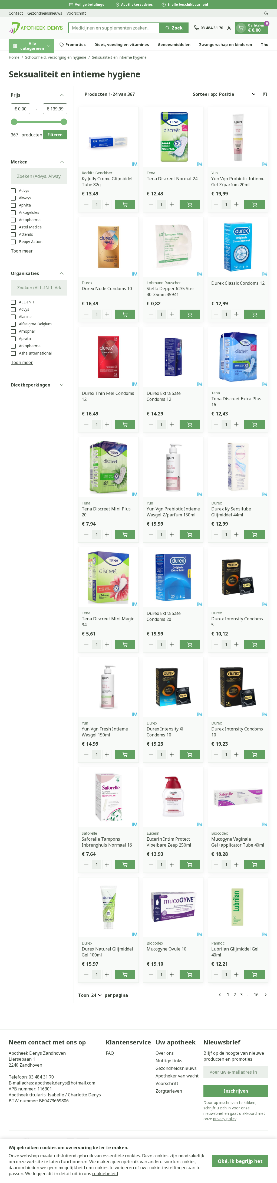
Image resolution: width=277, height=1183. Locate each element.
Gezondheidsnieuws (44, 13)
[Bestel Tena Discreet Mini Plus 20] (125, 534)
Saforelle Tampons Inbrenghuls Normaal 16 (107, 842)
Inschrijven (236, 1091)
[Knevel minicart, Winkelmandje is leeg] (241, 28)
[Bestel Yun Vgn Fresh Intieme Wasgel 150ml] (125, 754)
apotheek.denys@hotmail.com (65, 1083)
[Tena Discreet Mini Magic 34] (108, 577)
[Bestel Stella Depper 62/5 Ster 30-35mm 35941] (190, 314)
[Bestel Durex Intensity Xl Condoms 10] (190, 754)
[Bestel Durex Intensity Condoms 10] (254, 754)
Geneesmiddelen (174, 44)
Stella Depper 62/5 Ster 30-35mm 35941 (170, 291)
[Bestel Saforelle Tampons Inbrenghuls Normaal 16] (125, 864)
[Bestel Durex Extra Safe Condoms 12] (190, 424)
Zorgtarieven (169, 1091)
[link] (221, 995)
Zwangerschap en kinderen (225, 44)
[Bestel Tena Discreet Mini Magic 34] (125, 644)
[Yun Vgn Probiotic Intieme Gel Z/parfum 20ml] (238, 137)
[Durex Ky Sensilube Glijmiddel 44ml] (238, 467)
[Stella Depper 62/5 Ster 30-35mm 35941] (173, 247)
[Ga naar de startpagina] (36, 28)
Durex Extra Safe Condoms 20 (164, 616)
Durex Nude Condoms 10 (107, 288)
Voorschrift (76, 13)
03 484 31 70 (41, 1077)
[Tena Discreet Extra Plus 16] (238, 357)
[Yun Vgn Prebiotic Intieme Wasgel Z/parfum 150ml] (173, 467)
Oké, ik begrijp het (240, 1161)
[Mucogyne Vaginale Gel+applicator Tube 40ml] (238, 797)
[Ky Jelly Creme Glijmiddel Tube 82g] (108, 137)
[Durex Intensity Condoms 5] (238, 577)
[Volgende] (264, 995)
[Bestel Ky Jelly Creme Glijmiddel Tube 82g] (125, 204)
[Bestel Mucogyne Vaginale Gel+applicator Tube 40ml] (254, 864)
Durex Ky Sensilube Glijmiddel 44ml (231, 512)
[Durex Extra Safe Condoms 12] (173, 357)
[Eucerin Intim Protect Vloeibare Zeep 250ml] (173, 797)
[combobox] (114, 27)
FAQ (110, 1053)
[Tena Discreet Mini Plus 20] (108, 467)
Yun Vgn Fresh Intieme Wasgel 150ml (105, 732)
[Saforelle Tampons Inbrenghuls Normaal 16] (108, 797)
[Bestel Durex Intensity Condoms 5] (254, 644)
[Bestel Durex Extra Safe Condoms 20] (190, 644)
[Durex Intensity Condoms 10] (238, 687)
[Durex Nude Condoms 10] (108, 247)
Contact (16, 13)
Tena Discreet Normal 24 (172, 179)
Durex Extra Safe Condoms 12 (164, 396)
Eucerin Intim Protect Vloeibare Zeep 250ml (169, 842)
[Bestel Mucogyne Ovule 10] (190, 974)
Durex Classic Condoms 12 (238, 283)
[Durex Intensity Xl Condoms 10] (173, 687)
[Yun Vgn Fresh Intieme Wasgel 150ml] (108, 687)
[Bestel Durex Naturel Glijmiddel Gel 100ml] (125, 974)
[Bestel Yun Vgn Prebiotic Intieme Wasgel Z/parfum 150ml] (190, 534)
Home (14, 57)
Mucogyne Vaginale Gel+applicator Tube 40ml (237, 842)
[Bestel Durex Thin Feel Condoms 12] (125, 424)
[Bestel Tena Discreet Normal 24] (190, 204)
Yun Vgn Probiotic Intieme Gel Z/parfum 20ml (238, 182)
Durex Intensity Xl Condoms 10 (165, 732)
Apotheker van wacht (177, 1076)
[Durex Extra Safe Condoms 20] (173, 577)
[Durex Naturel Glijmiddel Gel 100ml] (108, 907)
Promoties (75, 44)
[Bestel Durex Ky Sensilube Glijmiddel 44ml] (254, 534)
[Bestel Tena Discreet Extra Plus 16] (254, 424)
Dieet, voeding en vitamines (121, 44)
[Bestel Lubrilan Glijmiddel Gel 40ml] (254, 974)
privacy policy (224, 1118)
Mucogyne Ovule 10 (166, 949)
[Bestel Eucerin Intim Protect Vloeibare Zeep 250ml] (190, 864)
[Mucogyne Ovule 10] (173, 907)
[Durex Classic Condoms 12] (238, 247)
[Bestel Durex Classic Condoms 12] (254, 314)
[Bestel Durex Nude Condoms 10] (125, 314)
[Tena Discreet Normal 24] (173, 137)
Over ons (165, 1053)
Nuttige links (169, 1061)
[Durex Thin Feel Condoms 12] (108, 357)
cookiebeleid (105, 1174)
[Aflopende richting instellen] (265, 94)
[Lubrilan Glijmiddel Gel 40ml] (238, 907)
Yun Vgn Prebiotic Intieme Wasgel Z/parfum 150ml (173, 512)
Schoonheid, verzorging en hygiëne (55, 57)
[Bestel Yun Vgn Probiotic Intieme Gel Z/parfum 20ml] (254, 204)
